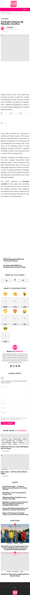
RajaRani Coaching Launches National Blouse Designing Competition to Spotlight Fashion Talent (15, 503)
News (21, 543)
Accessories (21, 430)
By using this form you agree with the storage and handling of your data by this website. (13, 418)
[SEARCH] (28, 9)
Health (8, 571)
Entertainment (17, 439)
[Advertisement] (15, 78)
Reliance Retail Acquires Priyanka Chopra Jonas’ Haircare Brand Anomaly (15, 513)
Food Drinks (19, 440)
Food (3, 440)
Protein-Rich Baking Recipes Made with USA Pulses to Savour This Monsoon (15, 509)
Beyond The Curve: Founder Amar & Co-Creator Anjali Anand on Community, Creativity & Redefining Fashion (15, 548)
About (7, 586)
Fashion (24, 439)
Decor (10, 439)
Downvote (23, 280)
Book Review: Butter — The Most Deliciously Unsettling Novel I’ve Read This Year (14, 488)
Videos (10, 444)
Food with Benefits (6, 442)
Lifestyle (15, 442)
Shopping (21, 442)
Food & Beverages (10, 440)
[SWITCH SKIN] (19, 9)
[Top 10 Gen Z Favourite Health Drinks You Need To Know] (15, 561)
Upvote (6, 280)
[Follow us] (28, 4)
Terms (15, 588)
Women (15, 444)
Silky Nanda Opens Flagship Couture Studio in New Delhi (14, 498)
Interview (9, 543)
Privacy (27, 586)
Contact (21, 586)
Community (14, 586)
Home (2, 586)
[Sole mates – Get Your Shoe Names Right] (15, 462)
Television (4, 444)
